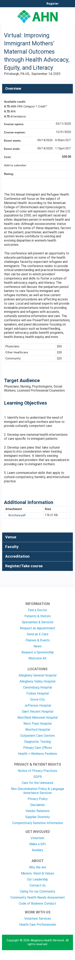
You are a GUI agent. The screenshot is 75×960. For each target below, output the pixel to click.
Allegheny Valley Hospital (37, 681)
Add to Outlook (68, 165)
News (38, 646)
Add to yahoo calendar (57, 165)
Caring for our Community (37, 891)
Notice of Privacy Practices (37, 771)
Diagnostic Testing (37, 742)
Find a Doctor (37, 610)
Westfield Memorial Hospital (37, 717)
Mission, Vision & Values (37, 873)
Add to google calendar (52, 165)
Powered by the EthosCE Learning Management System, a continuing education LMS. (59, 957)
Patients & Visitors (37, 616)
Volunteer (37, 838)
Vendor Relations (38, 811)
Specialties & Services (37, 622)
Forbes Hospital (37, 693)
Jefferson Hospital (37, 705)
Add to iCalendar (63, 165)
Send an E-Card (37, 634)
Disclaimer (37, 805)
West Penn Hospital (37, 723)
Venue (10, 537)
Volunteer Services (37, 918)
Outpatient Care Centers (37, 736)
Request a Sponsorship (37, 652)
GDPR (37, 777)
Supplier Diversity (37, 817)
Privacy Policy (38, 799)
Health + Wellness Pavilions (37, 754)
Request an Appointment (37, 628)
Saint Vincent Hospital (37, 711)
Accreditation (17, 556)
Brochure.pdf (17, 515)
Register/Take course (24, 566)
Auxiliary (37, 850)
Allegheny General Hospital (37, 675)
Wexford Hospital (37, 729)
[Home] (37, 15)
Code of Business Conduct (37, 903)
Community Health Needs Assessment (37, 897)
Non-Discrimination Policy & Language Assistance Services (37, 791)
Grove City (37, 699)
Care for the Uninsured (37, 783)
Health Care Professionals (37, 924)
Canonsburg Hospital (37, 687)
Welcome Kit (37, 658)
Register (52, 3)
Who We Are (37, 867)
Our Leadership (37, 879)
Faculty (12, 546)
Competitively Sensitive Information (37, 823)
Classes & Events (37, 640)
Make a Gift (37, 844)
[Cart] (63, 6)
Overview (13, 88)
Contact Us (38, 885)
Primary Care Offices (37, 748)
